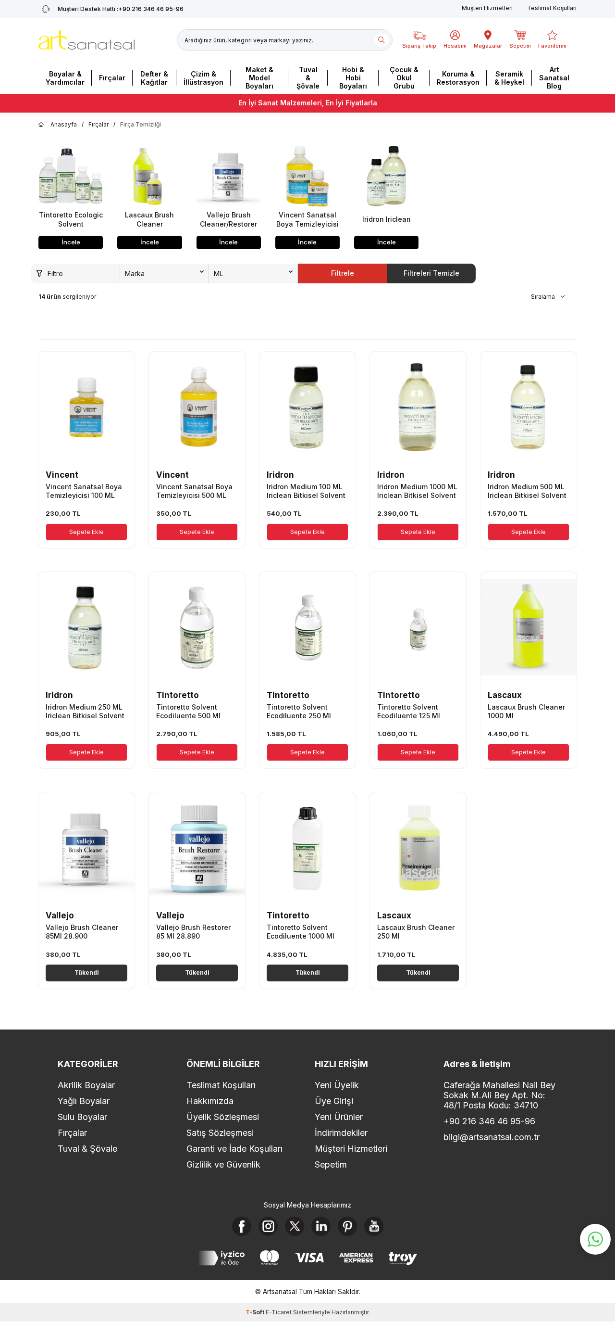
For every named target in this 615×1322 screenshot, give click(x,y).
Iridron (280, 475)
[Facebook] (241, 1226)
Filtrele (342, 273)
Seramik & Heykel (509, 78)
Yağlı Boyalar (84, 1101)
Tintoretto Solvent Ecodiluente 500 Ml (188, 711)
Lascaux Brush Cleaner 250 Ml (416, 931)
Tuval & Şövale (308, 77)
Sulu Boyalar (82, 1117)
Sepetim (331, 1164)
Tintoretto (177, 695)
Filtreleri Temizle (431, 273)
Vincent (62, 475)
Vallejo (60, 915)
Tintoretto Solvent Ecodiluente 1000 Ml (300, 931)
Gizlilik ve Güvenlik (223, 1164)
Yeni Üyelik (337, 1085)
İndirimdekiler (341, 1133)
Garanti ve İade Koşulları (234, 1149)
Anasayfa (63, 124)
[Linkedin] (321, 1226)
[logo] (86, 39)
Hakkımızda (210, 1101)
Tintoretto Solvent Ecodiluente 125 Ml (408, 711)
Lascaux (505, 695)
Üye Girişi (334, 1101)
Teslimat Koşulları (552, 8)
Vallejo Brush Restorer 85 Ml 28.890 (193, 931)
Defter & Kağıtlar (154, 78)
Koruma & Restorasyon (458, 78)
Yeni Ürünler (339, 1117)
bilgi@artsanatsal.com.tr (491, 1137)
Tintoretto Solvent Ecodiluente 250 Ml (299, 711)
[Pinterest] (347, 1226)
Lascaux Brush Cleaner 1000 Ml (526, 711)
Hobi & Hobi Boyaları (353, 77)
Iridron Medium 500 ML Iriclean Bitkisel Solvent (527, 491)
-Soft (256, 1312)
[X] (294, 1226)
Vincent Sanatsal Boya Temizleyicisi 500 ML (194, 491)
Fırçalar (112, 78)
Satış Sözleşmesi (220, 1133)
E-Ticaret (279, 1312)
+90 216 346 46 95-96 (121, 9)
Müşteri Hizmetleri (487, 8)
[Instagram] (268, 1226)
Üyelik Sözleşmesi (222, 1117)
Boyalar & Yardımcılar (65, 78)
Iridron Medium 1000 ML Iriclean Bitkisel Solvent (417, 491)
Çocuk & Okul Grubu (404, 77)
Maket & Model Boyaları (259, 77)
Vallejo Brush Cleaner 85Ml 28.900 (82, 931)
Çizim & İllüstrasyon (203, 78)
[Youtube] (373, 1226)
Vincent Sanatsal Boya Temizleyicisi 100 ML (84, 491)
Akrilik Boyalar (86, 1085)
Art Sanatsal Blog (554, 77)
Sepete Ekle (86, 531)
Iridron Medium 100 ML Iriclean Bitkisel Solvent (306, 491)
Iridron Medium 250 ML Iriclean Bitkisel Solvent (85, 711)
